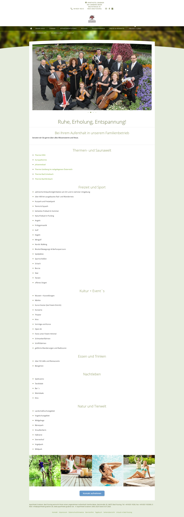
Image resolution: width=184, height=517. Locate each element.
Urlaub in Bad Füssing (124, 512)
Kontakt (55, 512)
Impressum (63, 512)
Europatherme (41, 160)
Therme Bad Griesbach (44, 174)
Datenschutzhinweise (76, 512)
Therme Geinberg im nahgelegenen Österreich (53, 169)
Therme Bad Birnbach (44, 179)
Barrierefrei (89, 512)
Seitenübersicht (109, 512)
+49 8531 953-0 (78, 9)
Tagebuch (98, 512)
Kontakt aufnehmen (92, 493)
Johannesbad (40, 164)
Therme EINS (40, 155)
